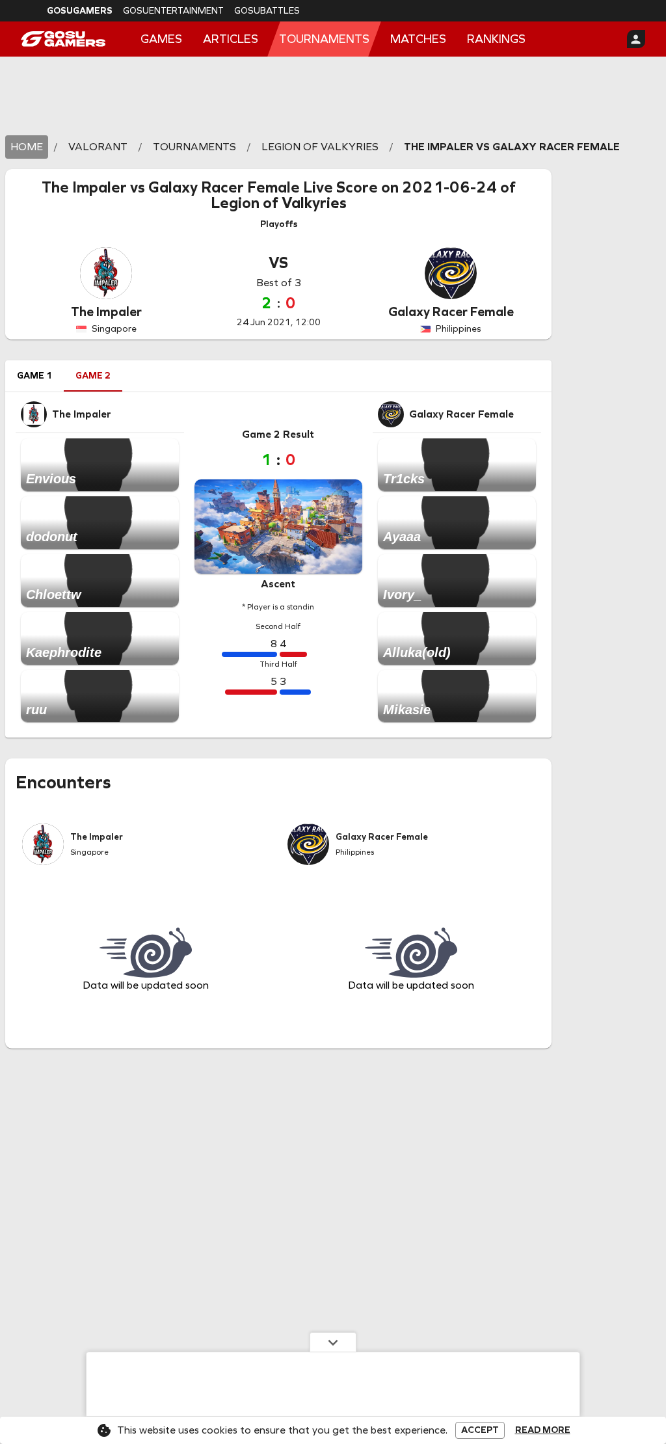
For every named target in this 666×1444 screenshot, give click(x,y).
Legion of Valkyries (279, 203)
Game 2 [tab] (93, 375)
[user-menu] (636, 39)
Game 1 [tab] (34, 375)
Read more (542, 1430)
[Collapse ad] (333, 1342)
